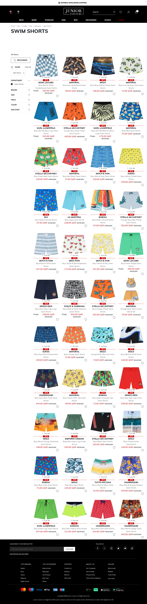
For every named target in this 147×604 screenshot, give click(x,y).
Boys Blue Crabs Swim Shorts (46, 485)
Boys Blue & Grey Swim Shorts (103, 176)
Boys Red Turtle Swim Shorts (102, 529)
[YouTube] (125, 548)
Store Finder (90, 572)
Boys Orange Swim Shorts (74, 354)
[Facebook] (97, 548)
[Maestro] (31, 589)
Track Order (112, 575)
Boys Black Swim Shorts (102, 441)
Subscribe (69, 549)
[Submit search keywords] (114, 12)
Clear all (28, 67)
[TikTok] (132, 548)
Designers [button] (91, 20)
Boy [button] (76, 20)
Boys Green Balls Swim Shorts (46, 176)
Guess (23, 575)
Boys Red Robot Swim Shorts (74, 176)
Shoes (44, 581)
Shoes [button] (108, 20)
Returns (66, 575)
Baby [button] (34, 20)
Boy (31, 26)
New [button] (21, 20)
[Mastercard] (23, 589)
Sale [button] (121, 20)
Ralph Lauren (25, 581)
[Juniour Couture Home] (73, 11)
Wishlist (110, 572)
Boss (22, 572)
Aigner (23, 568)
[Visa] (39, 589)
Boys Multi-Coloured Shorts (46, 220)
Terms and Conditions (93, 578)
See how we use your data (19, 554)
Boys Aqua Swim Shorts (74, 220)
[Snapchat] (118, 548)
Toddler (24, 26)
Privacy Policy (90, 575)
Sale (18, 26)
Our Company (90, 568)
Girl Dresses (46, 575)
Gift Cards (67, 578)
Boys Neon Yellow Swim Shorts (74, 529)
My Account (112, 568)
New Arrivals (46, 568)
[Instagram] (111, 548)
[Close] (145, 1)
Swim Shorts (47, 26)
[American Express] (55, 589)
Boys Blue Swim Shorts (131, 131)
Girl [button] (64, 20)
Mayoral (23, 578)
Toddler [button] (49, 20)
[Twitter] (104, 548)
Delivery (67, 572)
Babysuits (45, 572)
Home (13, 26)
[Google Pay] (88, 589)
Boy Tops (45, 578)
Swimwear (38, 26)
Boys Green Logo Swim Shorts (46, 529)
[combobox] (104, 12)
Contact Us (67, 568)
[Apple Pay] (47, 589)
